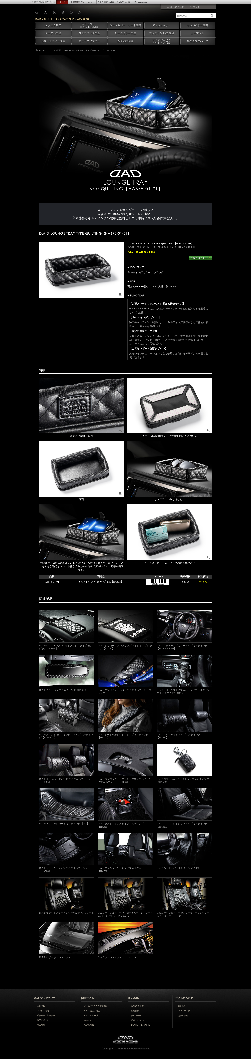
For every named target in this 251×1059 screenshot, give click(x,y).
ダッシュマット (161, 25)
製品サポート (43, 1020)
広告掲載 (135, 1011)
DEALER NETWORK (140, 1025)
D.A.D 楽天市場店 (92, 1011)
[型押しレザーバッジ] (81, 406)
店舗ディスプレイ (139, 1020)
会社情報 (41, 1006)
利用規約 (182, 1006)
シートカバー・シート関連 (125, 25)
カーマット (197, 33)
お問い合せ (183, 1015)
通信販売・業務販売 (46, 1015)
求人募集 (41, 1025)
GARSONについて (175, 7)
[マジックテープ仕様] (169, 469)
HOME (42, 50)
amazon (87, 1020)
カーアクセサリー (89, 41)
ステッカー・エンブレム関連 (89, 25)
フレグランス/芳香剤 (161, 33)
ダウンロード (137, 1015)
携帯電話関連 (125, 41)
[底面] (81, 469)
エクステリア (53, 25)
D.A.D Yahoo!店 (91, 1015)
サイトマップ (193, 7)
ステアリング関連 (89, 33)
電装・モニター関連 (53, 41)
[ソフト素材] (169, 406)
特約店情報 (89, 1025)
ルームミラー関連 (125, 33)
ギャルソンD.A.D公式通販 (95, 1006)
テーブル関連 (53, 33)
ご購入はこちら (199, 258)
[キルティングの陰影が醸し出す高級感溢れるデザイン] (81, 270)
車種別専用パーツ (197, 41)
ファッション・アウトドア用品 (161, 41)
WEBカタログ (137, 1006)
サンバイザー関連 (197, 25)
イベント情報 (43, 1011)
